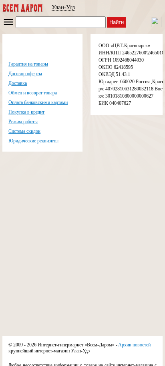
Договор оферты (25, 73)
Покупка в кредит (26, 112)
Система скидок (24, 131)
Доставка (17, 83)
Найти (116, 22)
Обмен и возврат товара (32, 93)
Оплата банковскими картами (38, 102)
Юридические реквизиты (33, 141)
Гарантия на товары (28, 64)
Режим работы (23, 121)
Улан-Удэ (63, 7)
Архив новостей (134, 345)
